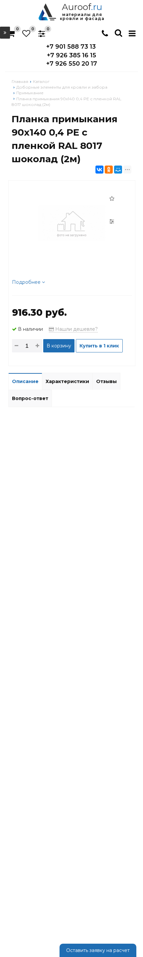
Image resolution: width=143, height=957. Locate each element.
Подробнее (27, 282)
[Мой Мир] (118, 170)
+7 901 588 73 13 (71, 46)
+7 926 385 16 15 (71, 55)
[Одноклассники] (109, 170)
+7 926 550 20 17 (71, 63)
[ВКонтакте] (99, 170)
